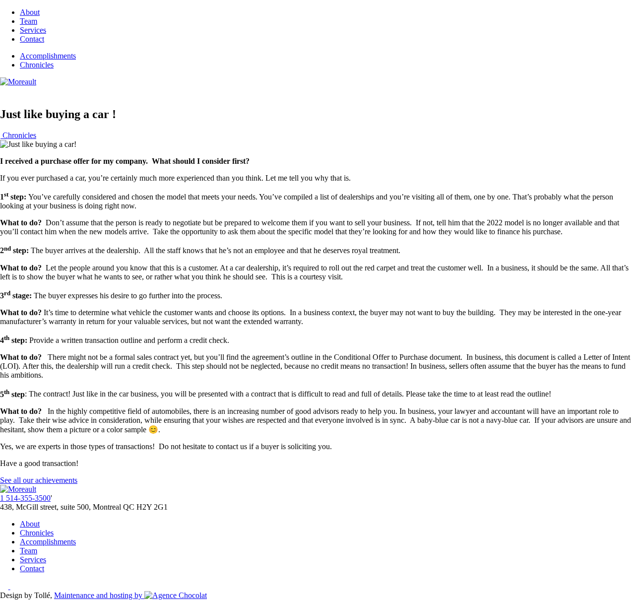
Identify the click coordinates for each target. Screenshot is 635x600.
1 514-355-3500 (25, 498)
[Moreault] (18, 81)
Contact (32, 39)
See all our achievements (38, 480)
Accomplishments (48, 56)
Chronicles (37, 65)
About (30, 12)
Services (33, 30)
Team (28, 21)
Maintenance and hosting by (99, 595)
